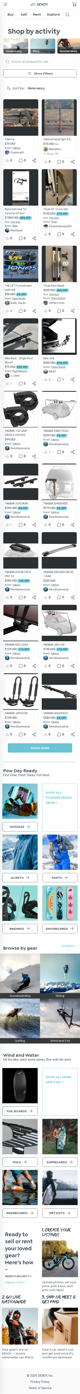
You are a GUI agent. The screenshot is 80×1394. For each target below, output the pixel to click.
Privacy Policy (40, 1382)
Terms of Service (40, 1388)
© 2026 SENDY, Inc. (40, 1375)
